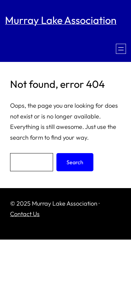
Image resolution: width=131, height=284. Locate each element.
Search (75, 162)
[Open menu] (121, 49)
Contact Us (25, 214)
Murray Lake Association (61, 20)
